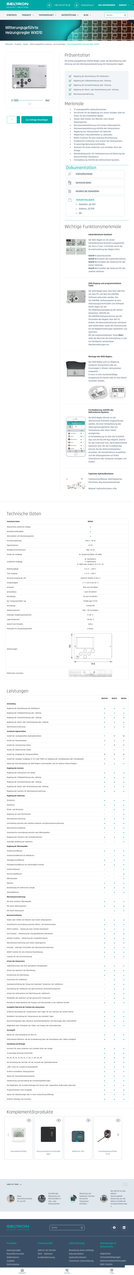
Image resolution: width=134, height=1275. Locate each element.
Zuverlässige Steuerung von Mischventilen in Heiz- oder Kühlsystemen (54, 1198)
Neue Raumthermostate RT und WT (24, 1199)
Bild (80, 213)
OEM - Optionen (45, 1253)
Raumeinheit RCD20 (18, 1151)
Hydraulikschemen (84, 173)
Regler (25, 44)
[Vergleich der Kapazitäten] (69, 191)
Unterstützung (68, 15)
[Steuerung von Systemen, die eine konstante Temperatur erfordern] (73, 1199)
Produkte (26, 15)
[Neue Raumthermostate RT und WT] (11, 1199)
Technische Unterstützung (81, 1260)
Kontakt (123, 5)
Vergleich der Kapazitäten (87, 191)
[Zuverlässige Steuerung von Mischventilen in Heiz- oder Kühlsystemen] (42, 1199)
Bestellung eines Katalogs (81, 1250)
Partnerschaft (46, 15)
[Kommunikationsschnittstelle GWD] (48, 1131)
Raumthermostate (15, 1253)
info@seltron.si (87, 5)
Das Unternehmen (106, 5)
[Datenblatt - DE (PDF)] (76, 204)
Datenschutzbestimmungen (113, 1260)
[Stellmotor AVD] (78, 1131)
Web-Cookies (106, 1264)
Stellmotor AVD (78, 1151)
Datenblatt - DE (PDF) (87, 204)
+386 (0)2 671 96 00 (62, 5)
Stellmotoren (13, 1257)
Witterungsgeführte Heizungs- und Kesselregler (47, 44)
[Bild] (76, 213)
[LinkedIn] (124, 1227)
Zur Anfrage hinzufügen (37, 119)
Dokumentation (76, 1253)
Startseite (12, 15)
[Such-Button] (125, 15)
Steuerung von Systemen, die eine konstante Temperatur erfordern (86, 1198)
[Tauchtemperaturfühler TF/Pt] (108, 1131)
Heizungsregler (14, 1250)
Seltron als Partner (47, 1250)
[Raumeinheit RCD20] (19, 1131)
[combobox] (114, 15)
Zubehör (11, 1260)
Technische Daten (83, 182)
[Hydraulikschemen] (70, 174)
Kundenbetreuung (46, 1257)
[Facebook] (114, 1227)
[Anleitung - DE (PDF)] (76, 208)
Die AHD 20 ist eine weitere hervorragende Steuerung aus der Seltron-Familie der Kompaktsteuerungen (119, 1199)
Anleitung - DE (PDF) (87, 208)
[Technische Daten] (70, 183)
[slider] (16, 100)
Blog (86, 15)
